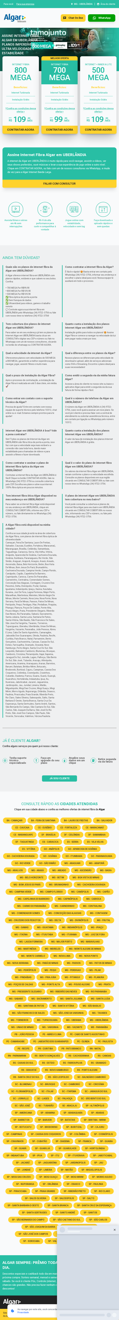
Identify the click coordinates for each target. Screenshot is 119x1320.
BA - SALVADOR (104, 820)
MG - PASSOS (74, 963)
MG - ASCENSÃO (83, 870)
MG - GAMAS (22, 927)
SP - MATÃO (67, 1170)
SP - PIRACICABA (17, 1191)
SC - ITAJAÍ (47, 1091)
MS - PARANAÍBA (99, 1027)
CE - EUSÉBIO (45, 827)
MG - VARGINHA (50, 1027)
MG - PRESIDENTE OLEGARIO (27, 991)
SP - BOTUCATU (23, 1127)
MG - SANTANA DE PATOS (31, 1006)
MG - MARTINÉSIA (27, 949)
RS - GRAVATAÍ (28, 1070)
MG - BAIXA (106, 870)
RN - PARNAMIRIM (17, 1056)
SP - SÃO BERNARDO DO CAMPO (28, 1219)
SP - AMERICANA (23, 1113)
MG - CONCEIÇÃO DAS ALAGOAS (64, 913)
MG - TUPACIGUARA (47, 1020)
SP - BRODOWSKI (48, 1127)
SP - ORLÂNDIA (50, 1184)
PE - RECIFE (23, 1048)
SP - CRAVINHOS (15, 1141)
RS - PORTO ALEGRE (87, 1070)
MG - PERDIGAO (73, 970)
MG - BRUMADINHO (59, 884)
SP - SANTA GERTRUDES (34, 1212)
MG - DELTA (55, 920)
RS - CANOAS (104, 1056)
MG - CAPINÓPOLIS (68, 899)
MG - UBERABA (73, 1020)
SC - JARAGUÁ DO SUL (96, 1091)
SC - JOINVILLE (21, 1098)
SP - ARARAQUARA (73, 1113)
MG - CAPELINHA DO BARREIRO (33, 899)
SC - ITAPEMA (69, 1091)
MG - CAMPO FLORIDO (51, 892)
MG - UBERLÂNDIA (99, 1020)
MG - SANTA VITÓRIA (63, 1006)
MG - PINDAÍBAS (23, 977)
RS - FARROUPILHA (72, 1063)
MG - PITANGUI (72, 977)
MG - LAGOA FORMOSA (31, 941)
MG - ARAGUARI (72, 863)
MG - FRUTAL (103, 920)
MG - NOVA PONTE (88, 956)
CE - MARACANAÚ (95, 827)
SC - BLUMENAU (23, 1084)
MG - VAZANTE (74, 1027)
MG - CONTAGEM (98, 913)
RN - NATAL (95, 1048)
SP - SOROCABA (31, 1241)
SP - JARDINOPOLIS (75, 1162)
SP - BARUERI (45, 1120)
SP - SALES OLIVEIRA (35, 1198)
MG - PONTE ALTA (51, 984)
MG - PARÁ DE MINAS (47, 963)
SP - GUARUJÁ (42, 1148)
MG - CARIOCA (93, 899)
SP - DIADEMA (63, 1141)
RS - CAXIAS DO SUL (23, 1063)
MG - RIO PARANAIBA (96, 991)
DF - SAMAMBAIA (97, 835)
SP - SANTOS (90, 1212)
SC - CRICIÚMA (96, 1084)
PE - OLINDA (83, 1041)
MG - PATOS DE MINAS (100, 963)
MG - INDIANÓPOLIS (72, 927)
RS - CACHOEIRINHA (78, 1056)
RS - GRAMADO (98, 1063)
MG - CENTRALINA (92, 906)
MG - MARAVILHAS (90, 941)
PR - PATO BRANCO (71, 1048)
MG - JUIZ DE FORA (95, 934)
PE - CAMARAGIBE (15, 1041)
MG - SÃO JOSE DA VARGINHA (68, 1013)
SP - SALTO (88, 1198)
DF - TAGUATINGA (24, 842)
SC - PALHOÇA (65, 1098)
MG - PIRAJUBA (48, 977)
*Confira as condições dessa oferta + (20, 110)
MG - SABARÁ (16, 998)
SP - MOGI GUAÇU (48, 1177)
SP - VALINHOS (56, 1241)
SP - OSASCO (73, 1184)
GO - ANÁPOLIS (51, 849)
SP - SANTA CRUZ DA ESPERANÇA (94, 1205)
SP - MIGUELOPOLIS (92, 1170)
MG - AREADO (59, 870)
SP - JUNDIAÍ (23, 1170)
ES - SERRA (72, 842)
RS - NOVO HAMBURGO (56, 1070)
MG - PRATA (105, 984)
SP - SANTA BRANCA (58, 1205)
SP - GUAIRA (106, 1141)
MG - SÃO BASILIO (92, 1006)
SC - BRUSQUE (47, 1084)
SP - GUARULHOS (67, 1148)
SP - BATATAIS (67, 1120)
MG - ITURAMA (69, 934)
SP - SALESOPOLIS (64, 1198)
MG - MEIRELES (52, 949)
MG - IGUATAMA (45, 927)
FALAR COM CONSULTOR (59, 183)
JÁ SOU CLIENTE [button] (59, 778)
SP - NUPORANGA (25, 1184)
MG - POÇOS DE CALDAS (20, 984)
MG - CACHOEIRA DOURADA (91, 884)
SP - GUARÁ (20, 1148)
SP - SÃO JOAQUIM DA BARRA (40, 1227)
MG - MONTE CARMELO (33, 956)
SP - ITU (55, 1155)
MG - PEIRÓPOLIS (27, 970)
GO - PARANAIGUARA (101, 856)
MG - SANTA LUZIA (100, 998)
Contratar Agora (20, 129)
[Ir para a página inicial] (15, 18)
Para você (8, 4)
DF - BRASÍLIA (48, 835)
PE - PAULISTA (105, 1041)
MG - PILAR (95, 970)
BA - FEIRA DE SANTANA (43, 820)
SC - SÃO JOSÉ (22, 1105)
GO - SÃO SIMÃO (47, 863)
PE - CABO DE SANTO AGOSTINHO (87, 1034)
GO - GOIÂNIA (50, 856)
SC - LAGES (43, 1098)
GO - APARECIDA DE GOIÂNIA (82, 849)
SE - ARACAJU (69, 1105)
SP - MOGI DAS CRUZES (19, 1177)
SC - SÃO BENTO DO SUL (93, 1098)
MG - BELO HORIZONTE (31, 877)
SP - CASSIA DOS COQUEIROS (46, 1134)
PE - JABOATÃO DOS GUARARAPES (50, 1041)
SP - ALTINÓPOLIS (95, 1105)
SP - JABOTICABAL (103, 1155)
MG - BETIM (58, 877)
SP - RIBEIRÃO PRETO (75, 1191)
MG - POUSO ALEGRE (79, 984)
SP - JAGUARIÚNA (47, 1162)
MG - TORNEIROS (19, 1020)
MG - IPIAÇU (97, 927)
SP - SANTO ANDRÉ (65, 1212)
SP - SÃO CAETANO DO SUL (67, 1219)
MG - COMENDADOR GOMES (26, 913)
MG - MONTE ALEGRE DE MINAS (85, 949)
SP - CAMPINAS (14, 1134)
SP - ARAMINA (48, 1113)
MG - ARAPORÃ (96, 863)
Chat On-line (75, 17)
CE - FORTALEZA (68, 827)
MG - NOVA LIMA (62, 956)
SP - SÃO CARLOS (98, 1219)
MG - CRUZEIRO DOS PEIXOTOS (25, 920)
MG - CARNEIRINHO (64, 906)
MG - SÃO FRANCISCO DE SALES (28, 1013)
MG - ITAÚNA (21, 934)
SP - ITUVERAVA (76, 1155)
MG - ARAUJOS (15, 870)
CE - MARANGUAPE (23, 835)
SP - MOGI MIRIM (74, 1177)
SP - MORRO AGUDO (102, 1177)
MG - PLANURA (96, 977)
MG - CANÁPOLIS (80, 892)
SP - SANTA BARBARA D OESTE (23, 1205)
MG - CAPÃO (103, 892)
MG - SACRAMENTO (41, 998)
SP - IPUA (37, 1155)
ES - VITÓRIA (28, 849)
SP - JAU (98, 1162)
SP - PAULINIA (96, 1184)
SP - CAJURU (97, 1127)
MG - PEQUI (50, 970)
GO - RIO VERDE (23, 863)
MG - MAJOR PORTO (61, 941)
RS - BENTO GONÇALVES (47, 1056)
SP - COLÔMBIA (77, 1134)
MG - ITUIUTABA (44, 934)
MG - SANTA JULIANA (71, 998)
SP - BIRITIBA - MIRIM (95, 1120)
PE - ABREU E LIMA (52, 1034)
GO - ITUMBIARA (74, 856)
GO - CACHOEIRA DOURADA (21, 856)
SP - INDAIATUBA (15, 1155)
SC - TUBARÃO (46, 1105)
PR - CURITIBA (45, 1048)
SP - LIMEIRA (45, 1170)
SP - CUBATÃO (39, 1141)
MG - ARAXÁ (37, 870)
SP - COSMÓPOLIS (103, 1134)
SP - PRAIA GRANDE (45, 1191)
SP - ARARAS (97, 1113)
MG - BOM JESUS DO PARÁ (27, 884)
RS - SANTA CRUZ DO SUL (26, 1077)
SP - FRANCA (84, 1141)
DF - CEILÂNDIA (72, 835)
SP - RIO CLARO (102, 1191)
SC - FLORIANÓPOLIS (22, 1091)
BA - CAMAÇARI (14, 820)
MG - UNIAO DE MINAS (22, 1027)
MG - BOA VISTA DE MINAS (86, 877)
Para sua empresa (25, 4)
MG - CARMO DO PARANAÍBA (31, 906)
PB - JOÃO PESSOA (24, 1034)
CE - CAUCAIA (22, 827)
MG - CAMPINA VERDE (20, 892)
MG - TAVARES (99, 1013)
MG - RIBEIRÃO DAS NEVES (63, 991)
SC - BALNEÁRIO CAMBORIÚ (91, 1077)
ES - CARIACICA (50, 842)
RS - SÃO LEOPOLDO (58, 1077)
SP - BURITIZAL (74, 1127)
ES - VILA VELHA (95, 842)
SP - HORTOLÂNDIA (95, 1148)
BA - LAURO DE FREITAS (76, 820)
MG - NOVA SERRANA (18, 963)
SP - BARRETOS (21, 1120)
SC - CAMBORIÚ (72, 1084)
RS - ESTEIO (48, 1063)
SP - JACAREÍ (23, 1162)
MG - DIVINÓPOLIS (79, 920)
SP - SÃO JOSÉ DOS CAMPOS (33, 1234)
